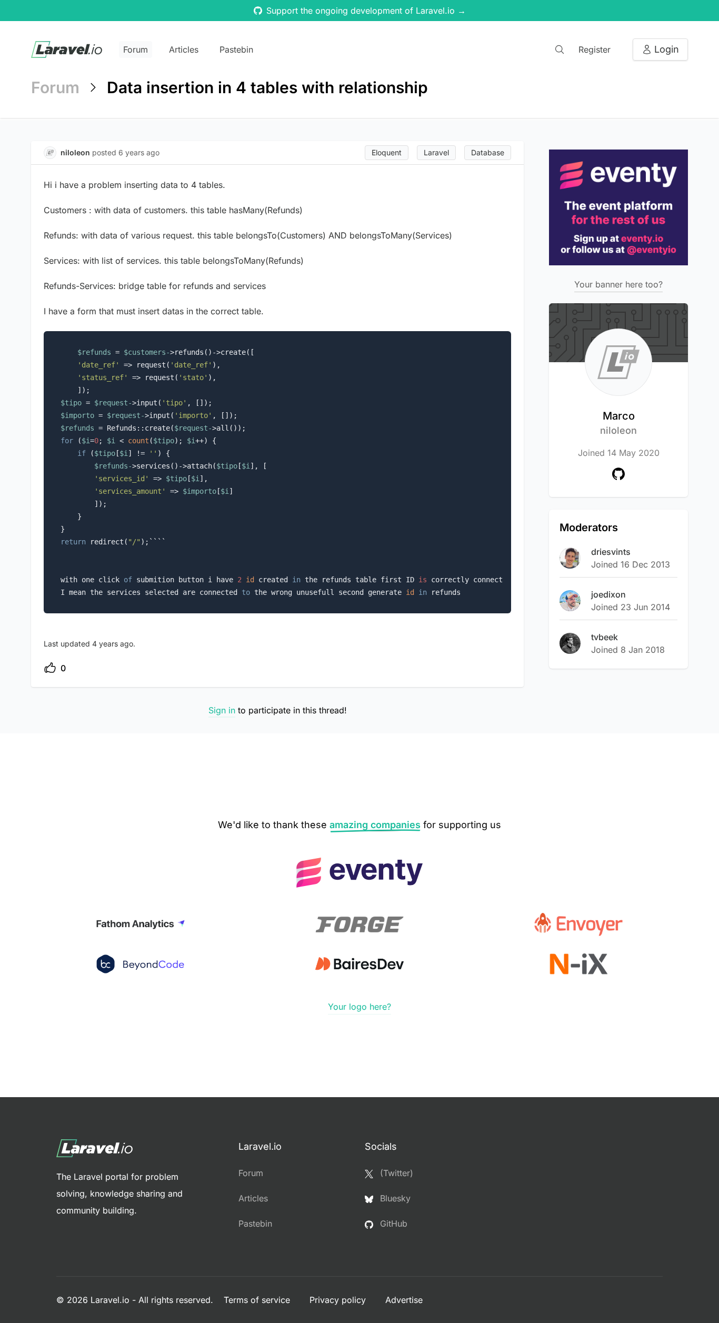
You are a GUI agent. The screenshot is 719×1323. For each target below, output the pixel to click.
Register (594, 49)
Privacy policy (338, 1300)
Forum (135, 49)
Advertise (404, 1300)
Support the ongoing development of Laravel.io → (366, 10)
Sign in (221, 710)
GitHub (392, 1223)
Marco (618, 423)
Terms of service (258, 1300)
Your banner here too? (618, 284)
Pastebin (236, 49)
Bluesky (394, 1198)
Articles (183, 49)
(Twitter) (395, 1173)
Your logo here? (359, 1006)
